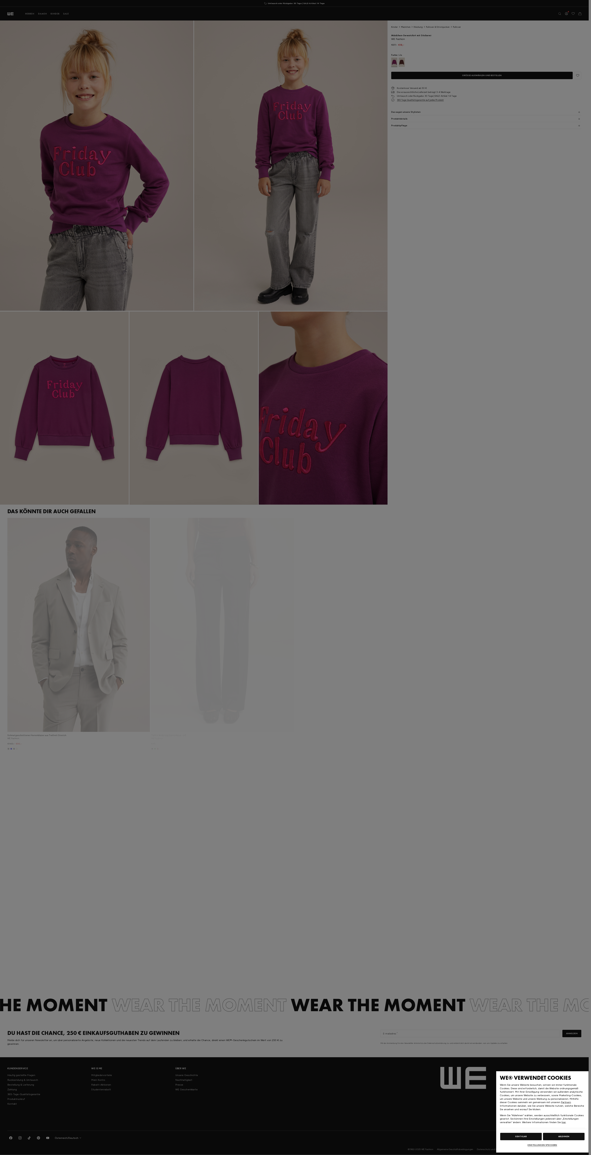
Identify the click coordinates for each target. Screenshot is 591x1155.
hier (564, 1122)
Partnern (566, 1102)
